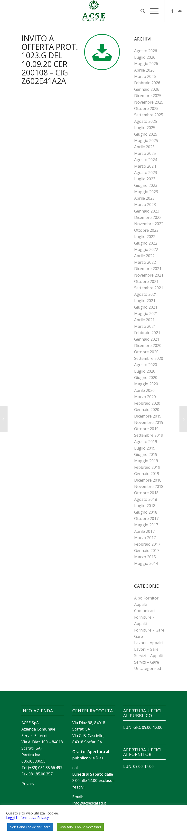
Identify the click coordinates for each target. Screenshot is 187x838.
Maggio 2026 (146, 63)
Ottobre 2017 (146, 518)
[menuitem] (140, 11)
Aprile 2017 (144, 531)
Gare (138, 636)
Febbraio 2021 (147, 332)
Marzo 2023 (145, 204)
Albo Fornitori (146, 598)
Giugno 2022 (145, 243)
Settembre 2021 (148, 287)
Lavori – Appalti (148, 642)
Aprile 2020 (144, 390)
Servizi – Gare (146, 662)
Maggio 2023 (146, 191)
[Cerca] (140, 11)
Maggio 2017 (146, 524)
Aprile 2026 (144, 70)
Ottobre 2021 (146, 281)
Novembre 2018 (148, 486)
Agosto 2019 (145, 441)
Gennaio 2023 (146, 211)
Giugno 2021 (145, 307)
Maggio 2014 (146, 563)
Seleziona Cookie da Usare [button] (30, 827)
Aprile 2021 (144, 319)
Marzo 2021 (145, 326)
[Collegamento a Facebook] (172, 11)
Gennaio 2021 (146, 339)
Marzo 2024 (145, 166)
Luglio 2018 (144, 505)
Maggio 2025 (146, 140)
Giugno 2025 (145, 134)
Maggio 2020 (146, 383)
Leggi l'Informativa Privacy (27, 817)
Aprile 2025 (144, 146)
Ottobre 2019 (146, 428)
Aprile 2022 (144, 255)
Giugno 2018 (145, 512)
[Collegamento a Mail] (179, 11)
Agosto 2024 (145, 159)
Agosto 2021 (145, 294)
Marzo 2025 (145, 153)
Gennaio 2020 (146, 409)
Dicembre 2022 (147, 217)
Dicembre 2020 (147, 345)
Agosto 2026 (145, 50)
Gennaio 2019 (146, 473)
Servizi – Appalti (148, 655)
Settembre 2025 (148, 114)
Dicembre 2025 (147, 95)
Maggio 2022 (146, 249)
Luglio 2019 (144, 448)
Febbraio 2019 (147, 467)
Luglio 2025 (144, 127)
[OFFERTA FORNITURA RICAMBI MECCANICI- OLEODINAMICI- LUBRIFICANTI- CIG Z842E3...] (4, 419)
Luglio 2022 (144, 236)
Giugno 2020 (145, 377)
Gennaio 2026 (146, 89)
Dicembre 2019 (147, 416)
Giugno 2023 (145, 185)
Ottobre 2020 (146, 351)
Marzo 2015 (145, 556)
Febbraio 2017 (147, 544)
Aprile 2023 (144, 198)
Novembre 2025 (148, 102)
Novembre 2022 (148, 223)
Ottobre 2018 (146, 492)
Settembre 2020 (148, 358)
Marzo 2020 (145, 396)
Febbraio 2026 (147, 82)
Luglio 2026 (144, 57)
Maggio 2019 (146, 460)
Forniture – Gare (149, 630)
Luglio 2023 (144, 178)
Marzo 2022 (145, 262)
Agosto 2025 (145, 121)
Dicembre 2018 (147, 480)
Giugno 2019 (145, 454)
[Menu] (152, 11)
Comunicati (144, 610)
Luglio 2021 (144, 300)
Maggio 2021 (146, 313)
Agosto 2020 (145, 364)
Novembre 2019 (148, 422)
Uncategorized (147, 668)
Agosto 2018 (145, 499)
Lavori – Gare (146, 649)
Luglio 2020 (144, 371)
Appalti (140, 604)
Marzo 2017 (145, 537)
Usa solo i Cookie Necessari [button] (80, 827)
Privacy (27, 783)
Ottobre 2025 (146, 108)
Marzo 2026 (145, 76)
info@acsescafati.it (89, 803)
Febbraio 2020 (147, 403)
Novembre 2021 (148, 275)
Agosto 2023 (145, 172)
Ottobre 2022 (146, 230)
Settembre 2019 (148, 435)
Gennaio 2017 (146, 550)
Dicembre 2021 (147, 268)
